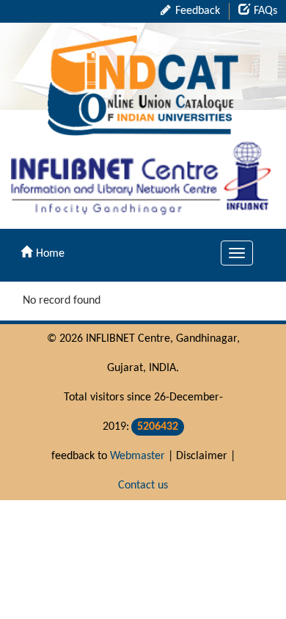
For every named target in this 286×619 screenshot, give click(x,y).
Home (50, 254)
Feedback (196, 11)
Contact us (143, 485)
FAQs (265, 11)
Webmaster (137, 456)
